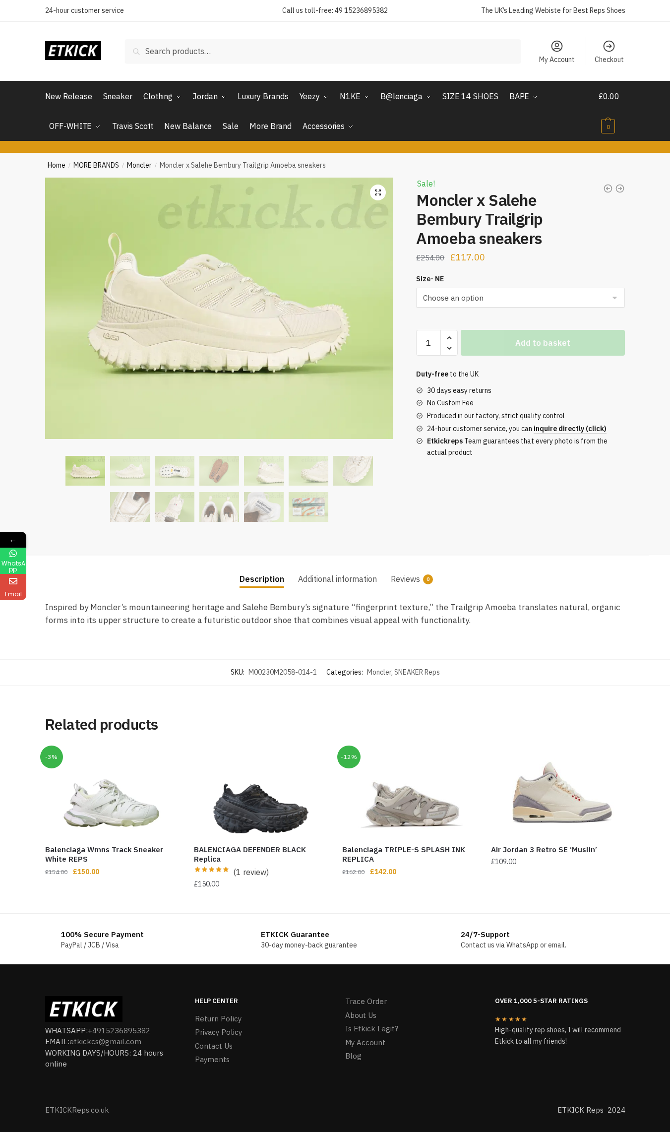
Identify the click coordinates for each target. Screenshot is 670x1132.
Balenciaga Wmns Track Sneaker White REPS (104, 854)
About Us (360, 1015)
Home (56, 165)
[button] (378, 192)
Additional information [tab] (337, 579)
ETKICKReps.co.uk (77, 1110)
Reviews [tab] (405, 579)
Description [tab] (262, 579)
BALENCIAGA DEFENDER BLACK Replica (250, 854)
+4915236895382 (119, 1030)
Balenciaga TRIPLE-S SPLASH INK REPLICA (403, 854)
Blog (353, 1056)
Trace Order (366, 1001)
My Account (557, 59)
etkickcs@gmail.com (105, 1041)
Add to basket (542, 343)
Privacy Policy (218, 1032)
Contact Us (214, 1046)
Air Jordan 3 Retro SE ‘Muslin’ (544, 849)
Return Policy (218, 1018)
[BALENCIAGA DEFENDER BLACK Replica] (261, 792)
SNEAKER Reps (417, 672)
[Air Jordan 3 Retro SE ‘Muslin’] (558, 792)
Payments (212, 1059)
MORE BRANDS (96, 165)
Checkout (609, 59)
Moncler (139, 165)
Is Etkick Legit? (371, 1028)
